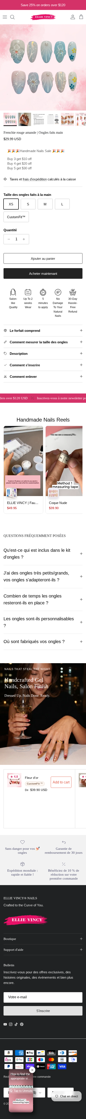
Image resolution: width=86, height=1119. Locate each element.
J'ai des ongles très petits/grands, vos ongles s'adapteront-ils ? (36, 576)
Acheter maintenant (43, 273)
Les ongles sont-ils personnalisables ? (39, 622)
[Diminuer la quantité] (7, 239)
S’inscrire (43, 1011)
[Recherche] (14, 17)
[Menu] (5, 17)
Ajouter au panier (43, 258)
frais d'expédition (35, 179)
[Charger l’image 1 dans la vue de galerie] (43, 67)
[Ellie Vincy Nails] (43, 17)
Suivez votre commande (36, 1076)
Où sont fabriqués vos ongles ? (34, 641)
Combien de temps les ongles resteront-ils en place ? (33, 599)
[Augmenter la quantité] (25, 239)
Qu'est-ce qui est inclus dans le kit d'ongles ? (37, 554)
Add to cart (61, 782)
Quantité (10, 230)
